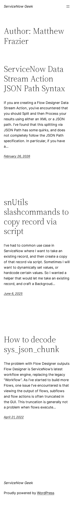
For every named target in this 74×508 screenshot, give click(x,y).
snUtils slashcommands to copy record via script (36, 216)
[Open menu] (68, 6)
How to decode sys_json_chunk (31, 344)
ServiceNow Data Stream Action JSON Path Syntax (34, 78)
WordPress (45, 493)
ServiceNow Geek (18, 6)
